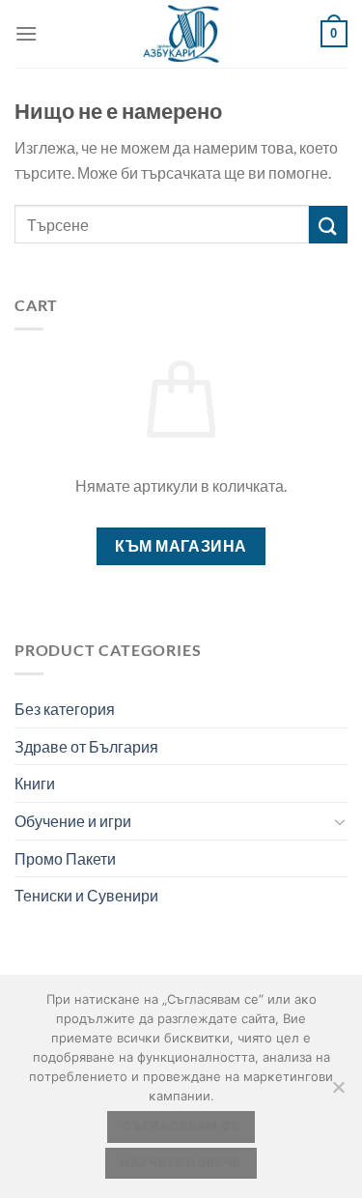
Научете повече (180, 1162)
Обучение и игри (72, 821)
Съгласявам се (181, 1126)
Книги (34, 783)
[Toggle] (340, 821)
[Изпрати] (328, 224)
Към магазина (181, 546)
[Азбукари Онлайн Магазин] (181, 34)
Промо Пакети (65, 858)
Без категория (64, 708)
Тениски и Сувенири (86, 895)
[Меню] (26, 33)
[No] (338, 1092)
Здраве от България (86, 746)
